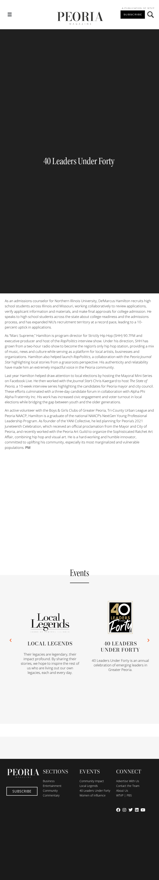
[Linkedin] (137, 810)
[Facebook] (118, 810)
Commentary (51, 795)
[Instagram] (124, 810)
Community (50, 791)
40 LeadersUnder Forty (116, 647)
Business (49, 781)
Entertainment (52, 786)
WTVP (150, 8)
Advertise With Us (127, 781)
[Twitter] (131, 810)
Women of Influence (93, 795)
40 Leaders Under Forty (95, 791)
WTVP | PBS (124, 795)
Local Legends (45, 643)
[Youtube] (143, 810)
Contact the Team (127, 786)
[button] (9, 15)
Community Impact (92, 781)
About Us (122, 791)
